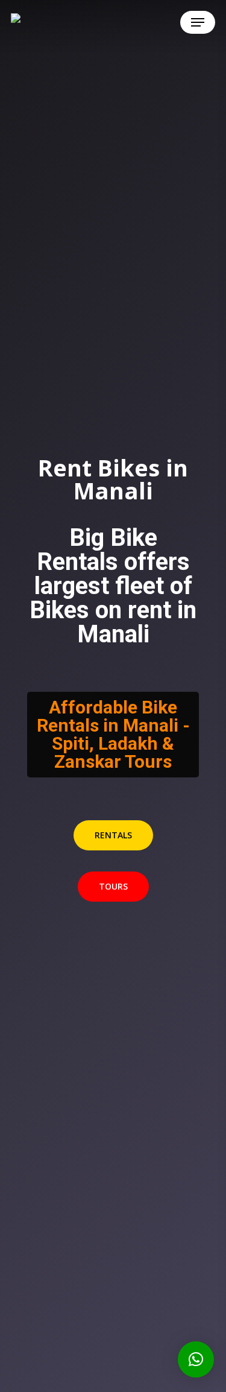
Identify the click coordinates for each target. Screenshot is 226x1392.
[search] (139, 22)
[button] (197, 22)
